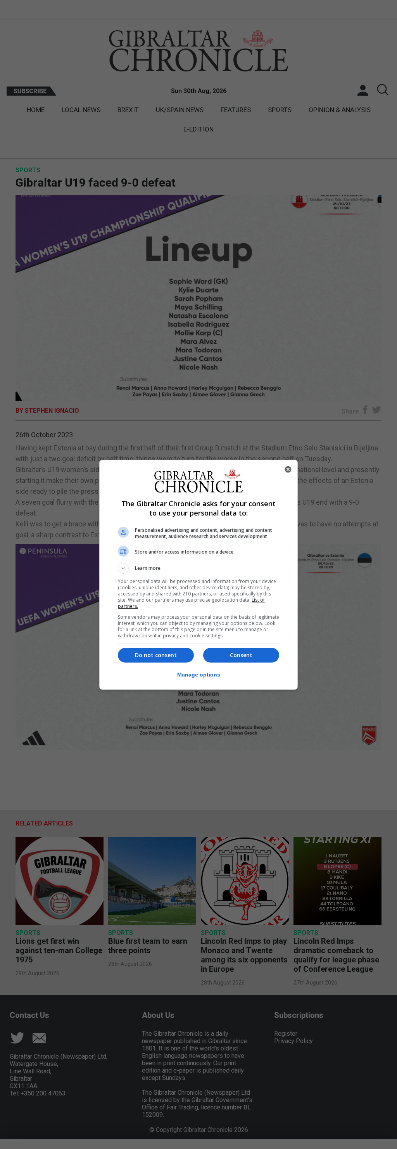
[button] (198, 568)
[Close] (288, 469)
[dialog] (198, 575)
